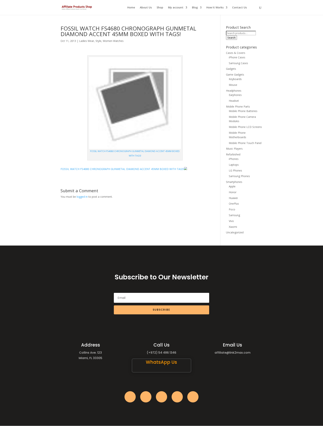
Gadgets (231, 69)
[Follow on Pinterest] (193, 396)
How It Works (215, 7)
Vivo (231, 221)
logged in (82, 196)
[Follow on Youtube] (177, 396)
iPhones (234, 159)
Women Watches (113, 41)
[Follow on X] (145, 396)
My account (175, 7)
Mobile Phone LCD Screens (245, 127)
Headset (234, 100)
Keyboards (235, 79)
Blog (195, 7)
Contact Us (239, 7)
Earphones (235, 95)
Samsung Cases (238, 63)
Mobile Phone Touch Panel (245, 143)
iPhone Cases (237, 57)
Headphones (233, 90)
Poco (232, 209)
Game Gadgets (235, 74)
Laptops (234, 164)
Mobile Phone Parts (238, 106)
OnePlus (234, 203)
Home (131, 7)
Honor (232, 192)
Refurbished (233, 154)
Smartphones (234, 182)
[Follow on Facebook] (130, 396)
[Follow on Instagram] (161, 396)
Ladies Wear (86, 41)
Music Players (234, 148)
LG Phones (235, 170)
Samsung (234, 215)
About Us (146, 7)
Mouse (233, 85)
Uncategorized (235, 232)
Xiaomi (233, 227)
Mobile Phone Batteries (243, 111)
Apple (232, 186)
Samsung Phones (239, 176)
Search (231, 37)
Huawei (233, 198)
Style (98, 41)
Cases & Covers (235, 53)
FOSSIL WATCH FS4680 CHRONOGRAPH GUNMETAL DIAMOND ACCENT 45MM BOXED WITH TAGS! (122, 169)
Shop (160, 7)
